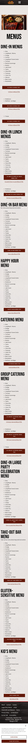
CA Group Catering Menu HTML (14, 422)
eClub (15, 707)
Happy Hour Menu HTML (14, 313)
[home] (10, 2)
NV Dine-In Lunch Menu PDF (14, 194)
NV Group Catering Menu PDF (14, 435)
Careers (15, 705)
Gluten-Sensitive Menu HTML (14, 644)
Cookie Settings (14, 737)
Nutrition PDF (17, 718)
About (3, 705)
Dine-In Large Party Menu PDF (14, 521)
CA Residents (14, 713)
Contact (8, 705)
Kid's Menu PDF (14, 695)
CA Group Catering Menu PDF (14, 417)
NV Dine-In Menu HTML (14, 109)
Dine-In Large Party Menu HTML (14, 525)
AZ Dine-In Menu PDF (13, 121)
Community (9, 718)
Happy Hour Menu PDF (14, 309)
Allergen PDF (18, 720)
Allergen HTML (14, 721)
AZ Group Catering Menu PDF (14, 451)
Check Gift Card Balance (8, 710)
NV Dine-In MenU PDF (13, 106)
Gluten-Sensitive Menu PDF (14, 640)
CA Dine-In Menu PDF (13, 87)
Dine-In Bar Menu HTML (14, 254)
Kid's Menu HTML (14, 699)
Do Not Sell (4, 715)
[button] (19, 2)
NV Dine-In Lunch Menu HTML (14, 198)
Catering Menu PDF (14, 364)
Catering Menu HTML (14, 367)
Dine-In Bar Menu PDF (14, 250)
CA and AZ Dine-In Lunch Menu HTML (14, 182)
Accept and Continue (14, 741)
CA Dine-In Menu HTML (14, 92)
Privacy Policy (5, 713)
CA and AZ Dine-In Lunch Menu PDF (14, 177)
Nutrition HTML (9, 720)
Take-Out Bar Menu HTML (14, 584)
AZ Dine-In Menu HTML (14, 125)
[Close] (25, 725)
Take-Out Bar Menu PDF (14, 580)
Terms (18, 710)
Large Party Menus (6, 707)
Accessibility (12, 715)
